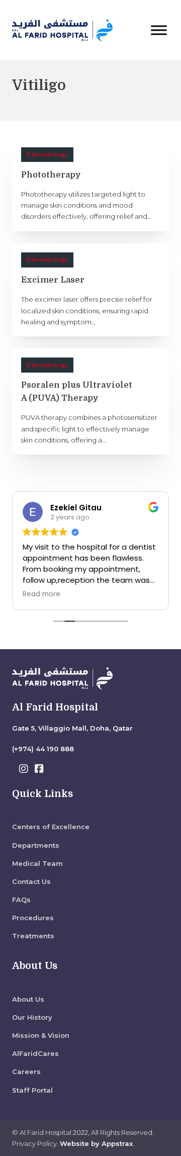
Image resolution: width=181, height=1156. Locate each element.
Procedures (33, 918)
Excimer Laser (52, 280)
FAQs (21, 900)
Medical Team (37, 863)
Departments (35, 845)
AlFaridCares (35, 1053)
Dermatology (47, 154)
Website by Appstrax (96, 1143)
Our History (32, 1017)
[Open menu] (159, 30)
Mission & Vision (40, 1035)
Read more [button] (41, 594)
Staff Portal (32, 1090)
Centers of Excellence (50, 827)
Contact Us (31, 881)
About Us (28, 999)
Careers (26, 1072)
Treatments (33, 936)
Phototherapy (51, 175)
